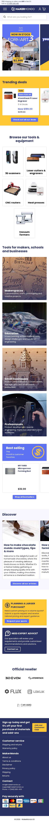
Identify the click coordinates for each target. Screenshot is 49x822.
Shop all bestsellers (24, 497)
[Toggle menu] (5, 9)
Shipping (6, 772)
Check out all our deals (24, 119)
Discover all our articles (24, 583)
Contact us (12, 649)
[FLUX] (13, 692)
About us (6, 757)
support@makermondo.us (13, 787)
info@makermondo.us (11, 785)
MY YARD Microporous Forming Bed (24, 468)
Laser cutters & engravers (36, 172)
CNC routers (12, 202)
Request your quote (17, 621)
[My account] (39, 9)
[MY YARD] (24, 706)
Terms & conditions (11, 761)
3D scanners (12, 173)
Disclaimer (7, 764)
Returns (5, 775)
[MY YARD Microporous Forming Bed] (10, 471)
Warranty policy (9, 748)
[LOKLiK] (36, 692)
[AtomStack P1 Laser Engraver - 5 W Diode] (10, 96)
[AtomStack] (36, 678)
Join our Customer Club (39, 727)
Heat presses (36, 202)
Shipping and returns (12, 744)
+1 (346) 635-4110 (13, 4)
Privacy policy (8, 768)
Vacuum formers (24, 233)
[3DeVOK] (13, 678)
